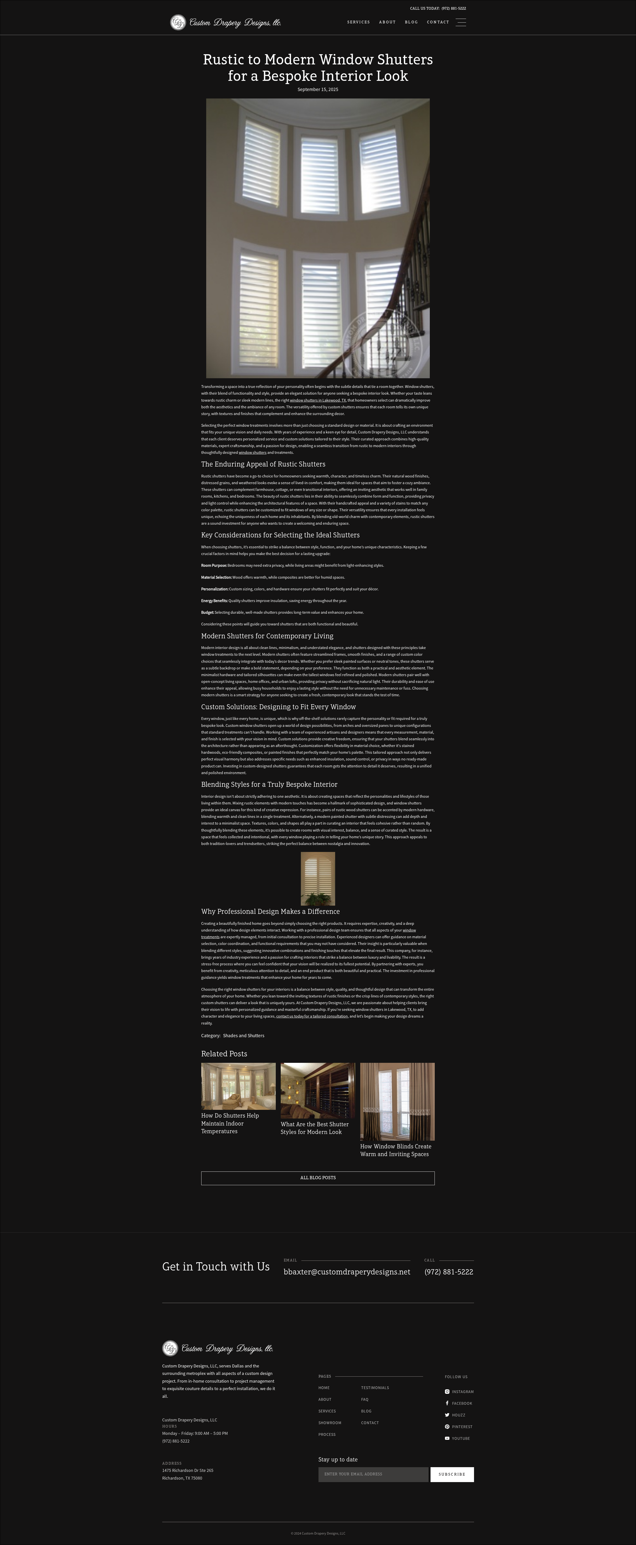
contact (370, 1422)
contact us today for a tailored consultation (312, 1016)
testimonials (375, 1387)
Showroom (330, 1422)
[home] (225, 22)
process (327, 1434)
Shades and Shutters (243, 1035)
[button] (461, 22)
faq (365, 1399)
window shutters (253, 452)
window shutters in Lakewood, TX (318, 400)
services (358, 22)
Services (327, 1410)
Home (324, 1387)
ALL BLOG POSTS (318, 1178)
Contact (438, 22)
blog (411, 22)
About (387, 22)
